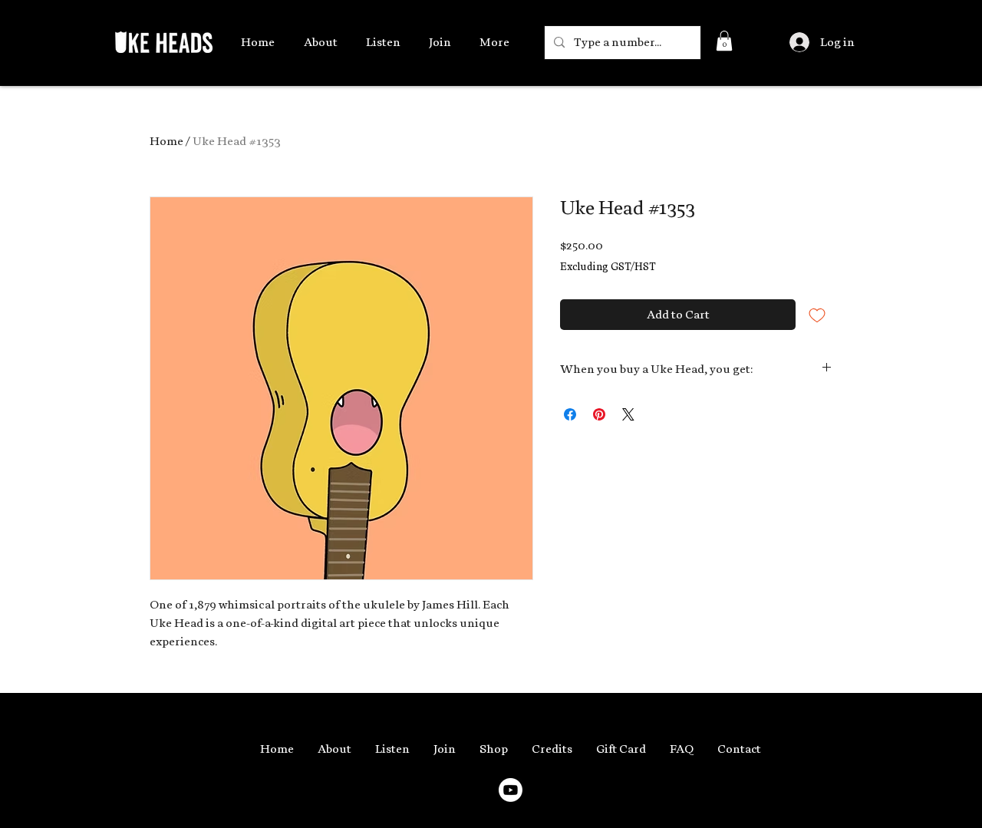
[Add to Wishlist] (817, 314)
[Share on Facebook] (570, 414)
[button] (724, 41)
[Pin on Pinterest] (599, 414)
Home (166, 141)
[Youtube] (510, 790)
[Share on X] (628, 414)
